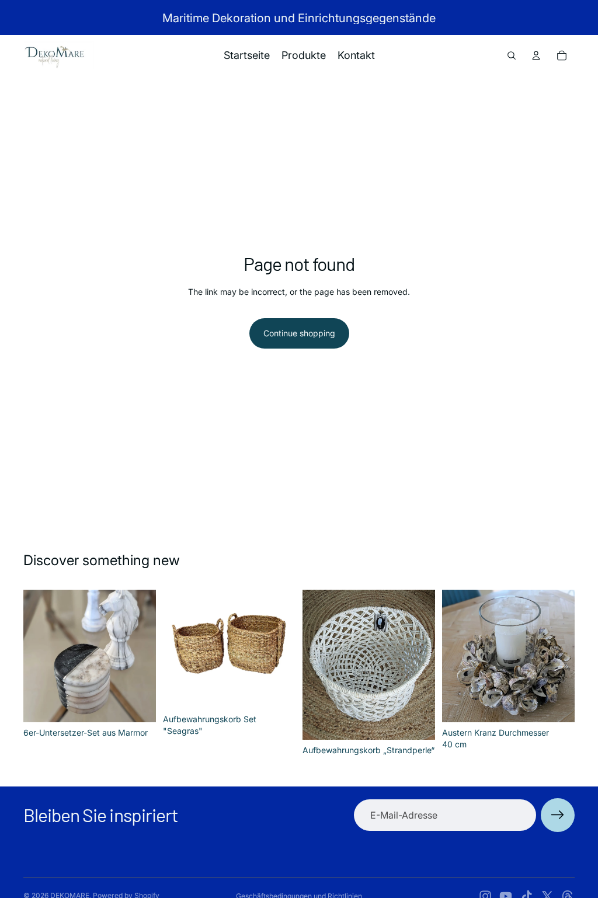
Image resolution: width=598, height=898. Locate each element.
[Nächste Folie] (143, 656)
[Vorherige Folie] (36, 656)
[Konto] (536, 55)
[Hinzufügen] (137, 704)
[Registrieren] (558, 815)
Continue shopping (299, 333)
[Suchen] (511, 55)
